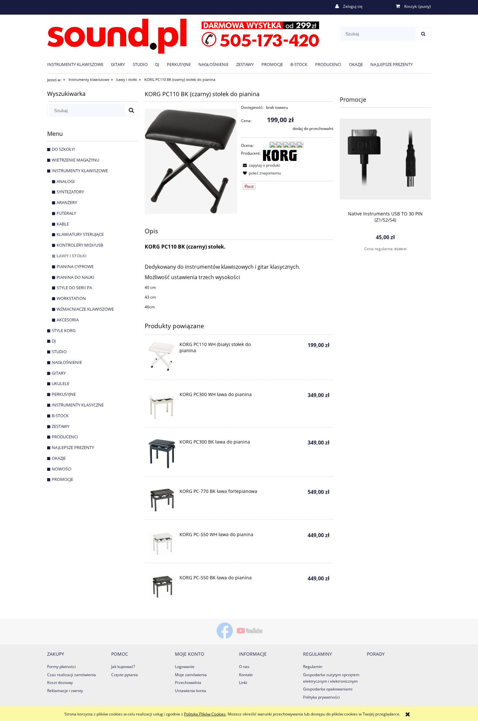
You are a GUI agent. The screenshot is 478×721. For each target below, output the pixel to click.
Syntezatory (70, 192)
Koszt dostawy (60, 682)
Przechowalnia (188, 682)
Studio (59, 351)
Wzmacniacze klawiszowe (85, 309)
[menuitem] (79, 64)
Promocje (62, 479)
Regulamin (312, 666)
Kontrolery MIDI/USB (80, 245)
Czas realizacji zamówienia (71, 674)
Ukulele (60, 383)
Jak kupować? (123, 666)
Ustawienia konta (190, 690)
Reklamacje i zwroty (65, 690)
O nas (244, 666)
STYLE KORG (63, 330)
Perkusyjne (64, 394)
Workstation (71, 298)
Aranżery (67, 202)
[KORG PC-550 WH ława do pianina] (162, 543)
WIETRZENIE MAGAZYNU (75, 160)
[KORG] (279, 155)
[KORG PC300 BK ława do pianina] (162, 454)
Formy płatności (61, 666)
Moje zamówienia (191, 674)
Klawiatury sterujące (80, 234)
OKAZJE (59, 458)
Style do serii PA (74, 287)
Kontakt (246, 674)
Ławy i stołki (71, 256)
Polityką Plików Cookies (205, 714)
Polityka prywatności (321, 697)
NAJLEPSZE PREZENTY (73, 447)
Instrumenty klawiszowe (80, 171)
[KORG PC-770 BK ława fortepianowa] (162, 500)
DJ (54, 341)
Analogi (66, 181)
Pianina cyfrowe (75, 266)
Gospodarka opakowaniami (327, 689)
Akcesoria (68, 320)
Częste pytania (124, 674)
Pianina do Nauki (75, 277)
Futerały (66, 213)
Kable (63, 224)
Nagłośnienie (67, 362)
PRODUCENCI (65, 437)
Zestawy (60, 426)
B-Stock (60, 415)
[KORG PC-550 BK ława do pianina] (162, 586)
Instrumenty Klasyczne (78, 405)
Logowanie (184, 666)
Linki (243, 682)
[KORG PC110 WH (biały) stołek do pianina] (162, 356)
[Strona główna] (183, 35)
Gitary (59, 373)
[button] (260, 165)
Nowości (62, 469)
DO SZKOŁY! (63, 149)
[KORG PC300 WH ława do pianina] (162, 405)
